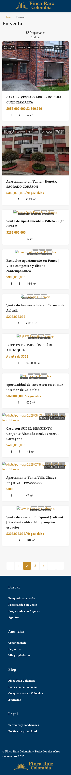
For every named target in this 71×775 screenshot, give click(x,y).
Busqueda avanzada (21, 599)
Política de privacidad (22, 732)
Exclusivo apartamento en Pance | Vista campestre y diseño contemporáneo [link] (32, 266)
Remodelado (46, 47)
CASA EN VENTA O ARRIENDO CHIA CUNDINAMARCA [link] (33, 100)
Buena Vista (48, 215)
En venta (36, 215)
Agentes (13, 618)
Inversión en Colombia (22, 687)
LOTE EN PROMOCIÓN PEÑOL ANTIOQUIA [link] (29, 348)
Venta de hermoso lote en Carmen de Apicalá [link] (35, 308)
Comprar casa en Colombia (25, 694)
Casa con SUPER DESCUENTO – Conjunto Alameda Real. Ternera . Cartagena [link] (32, 434)
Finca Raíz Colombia (21, 681)
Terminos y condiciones (23, 725)
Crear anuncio (17, 643)
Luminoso (21, 47)
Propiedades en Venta (22, 605)
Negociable (33, 47)
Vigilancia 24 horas (59, 47)
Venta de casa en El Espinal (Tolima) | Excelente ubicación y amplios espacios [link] (34, 523)
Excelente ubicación (9, 47)
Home (9, 17)
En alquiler (24, 215)
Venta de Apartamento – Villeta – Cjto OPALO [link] (35, 224)
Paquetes (14, 649)
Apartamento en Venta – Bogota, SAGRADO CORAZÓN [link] (31, 184)
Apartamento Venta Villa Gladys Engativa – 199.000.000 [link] (31, 480)
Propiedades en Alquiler (24, 611)
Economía (14, 700)
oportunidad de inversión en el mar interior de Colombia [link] (34, 387)
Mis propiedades (19, 656)
